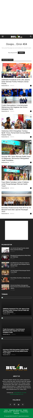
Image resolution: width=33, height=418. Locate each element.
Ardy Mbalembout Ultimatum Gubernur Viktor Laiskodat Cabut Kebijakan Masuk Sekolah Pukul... (20, 264)
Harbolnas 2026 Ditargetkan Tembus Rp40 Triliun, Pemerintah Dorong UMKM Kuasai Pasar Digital (15, 351)
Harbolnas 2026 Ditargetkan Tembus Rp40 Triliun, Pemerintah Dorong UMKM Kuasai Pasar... (16, 133)
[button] (2, 36)
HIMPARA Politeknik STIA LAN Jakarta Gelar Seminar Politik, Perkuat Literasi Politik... (16, 81)
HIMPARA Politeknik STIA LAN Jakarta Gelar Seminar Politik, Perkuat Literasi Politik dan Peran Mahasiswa (16, 310)
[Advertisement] (16, 17)
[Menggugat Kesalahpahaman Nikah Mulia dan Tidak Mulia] (5, 257)
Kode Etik (16, 413)
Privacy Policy (24, 411)
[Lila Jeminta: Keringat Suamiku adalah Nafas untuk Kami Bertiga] (5, 250)
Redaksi (25, 410)
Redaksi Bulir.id (5, 85)
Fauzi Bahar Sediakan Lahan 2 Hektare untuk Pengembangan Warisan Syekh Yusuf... (15, 184)
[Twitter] (22, 404)
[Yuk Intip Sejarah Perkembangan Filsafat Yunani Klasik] (5, 272)
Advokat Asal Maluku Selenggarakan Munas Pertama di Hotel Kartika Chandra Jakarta (20, 287)
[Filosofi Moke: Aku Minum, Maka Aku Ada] (5, 279)
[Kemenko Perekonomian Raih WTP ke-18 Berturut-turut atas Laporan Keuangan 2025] (16, 198)
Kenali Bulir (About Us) (15, 410)
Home (6, 410)
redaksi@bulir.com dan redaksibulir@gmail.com (18, 393)
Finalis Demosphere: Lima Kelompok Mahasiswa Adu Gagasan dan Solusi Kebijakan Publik (15, 107)
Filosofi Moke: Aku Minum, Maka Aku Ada (20, 277)
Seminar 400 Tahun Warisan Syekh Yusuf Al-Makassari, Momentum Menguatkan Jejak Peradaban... (16, 158)
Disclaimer (16, 411)
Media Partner (8, 411)
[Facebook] (10, 404)
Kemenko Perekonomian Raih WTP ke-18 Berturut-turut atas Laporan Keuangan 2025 (16, 209)
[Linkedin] (18, 404)
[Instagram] (14, 404)
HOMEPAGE (21, 52)
